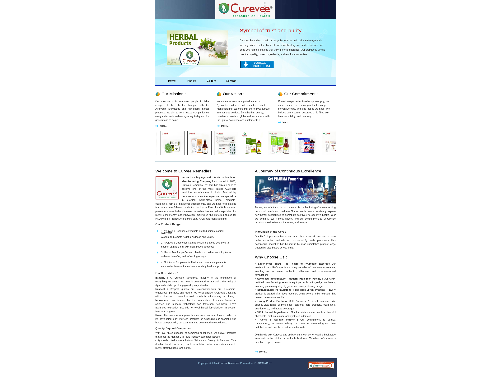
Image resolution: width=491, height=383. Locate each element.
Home (172, 80)
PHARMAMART (263, 363)
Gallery (211, 80)
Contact (231, 80)
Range (191, 80)
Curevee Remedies (229, 363)
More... (163, 126)
